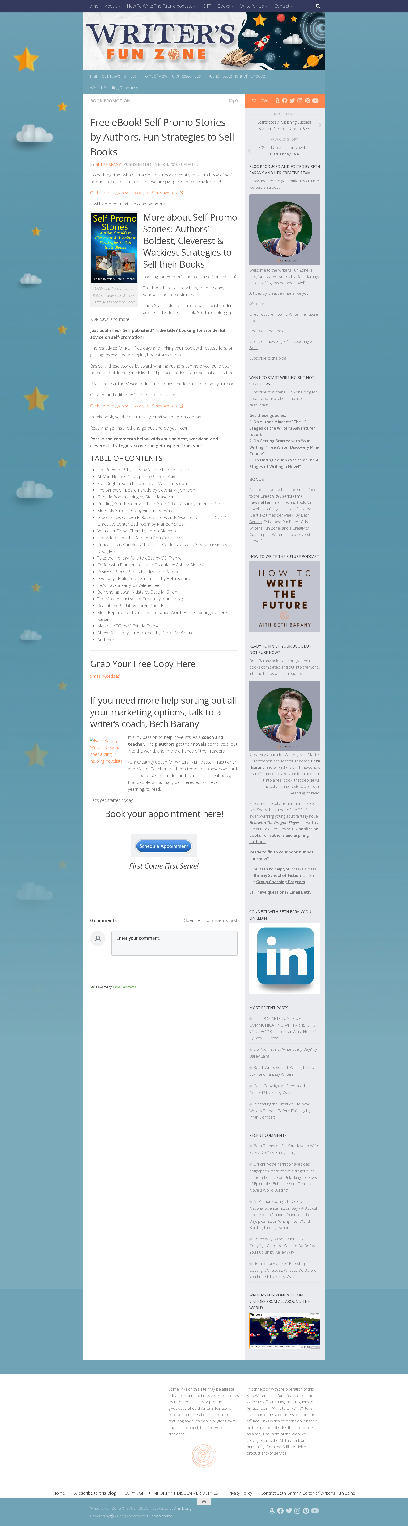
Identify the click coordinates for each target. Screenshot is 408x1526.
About (111, 6)
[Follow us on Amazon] (277, 100)
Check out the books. (267, 331)
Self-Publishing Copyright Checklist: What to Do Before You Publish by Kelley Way (283, 1245)
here (272, 181)
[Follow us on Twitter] (292, 100)
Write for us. (259, 303)
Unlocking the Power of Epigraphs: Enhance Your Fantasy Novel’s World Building (284, 1184)
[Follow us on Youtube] (315, 100)
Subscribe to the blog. (268, 358)
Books (224, 6)
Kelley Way (263, 1239)
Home (92, 6)
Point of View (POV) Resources (172, 76)
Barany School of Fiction (277, 875)
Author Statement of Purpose (236, 76)
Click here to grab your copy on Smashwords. (134, 193)
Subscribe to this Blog (94, 1493)
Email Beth (299, 892)
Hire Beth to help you (269, 869)
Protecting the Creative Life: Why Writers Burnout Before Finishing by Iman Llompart (279, 1110)
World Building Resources (115, 88)
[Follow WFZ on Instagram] (300, 100)
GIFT (207, 6)
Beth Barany (108, 164)
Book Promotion (110, 101)
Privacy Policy (239, 1493)
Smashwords (102, 676)
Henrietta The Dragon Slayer (274, 822)
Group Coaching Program (280, 881)
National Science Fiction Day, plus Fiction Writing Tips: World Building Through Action (281, 1221)
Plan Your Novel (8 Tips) (113, 76)
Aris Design (184, 1508)
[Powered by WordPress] (112, 1516)
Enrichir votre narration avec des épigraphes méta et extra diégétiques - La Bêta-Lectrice (283, 1170)
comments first (221, 920)
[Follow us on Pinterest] (307, 100)
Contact (281, 6)
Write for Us (252, 6)
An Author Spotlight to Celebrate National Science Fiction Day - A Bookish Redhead (283, 1208)
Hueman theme (159, 1515)
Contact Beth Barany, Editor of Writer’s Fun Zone (308, 1493)
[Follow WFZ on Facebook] (285, 100)
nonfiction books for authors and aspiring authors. (283, 835)
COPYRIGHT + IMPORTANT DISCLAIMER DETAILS (171, 1493)
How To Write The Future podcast (159, 6)
